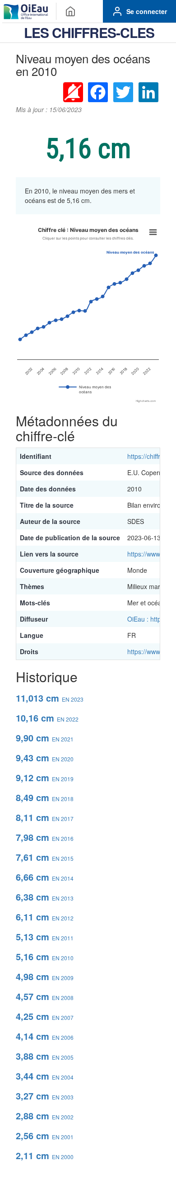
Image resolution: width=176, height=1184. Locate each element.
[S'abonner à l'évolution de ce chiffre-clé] (73, 92)
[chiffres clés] (70, 11)
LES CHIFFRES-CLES (89, 32)
